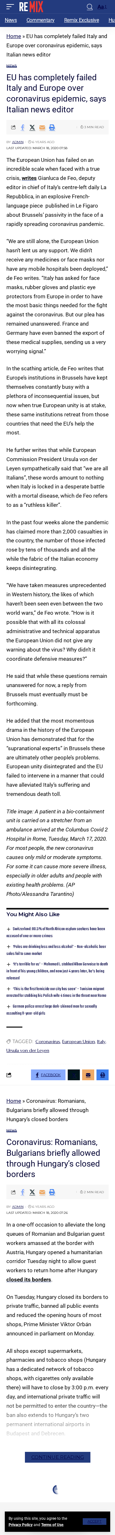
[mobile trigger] (11, 6)
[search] (89, 7)
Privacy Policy (21, 1525)
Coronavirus (47, 1041)
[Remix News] (30, 6)
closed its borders (28, 1279)
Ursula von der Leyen (27, 1050)
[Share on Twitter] (32, 127)
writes (29, 178)
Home (13, 36)
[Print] (52, 127)
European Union (78, 1041)
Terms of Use (52, 1525)
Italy (101, 1041)
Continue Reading (57, 1457)
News (11, 66)
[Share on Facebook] (22, 127)
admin (18, 142)
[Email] (42, 127)
